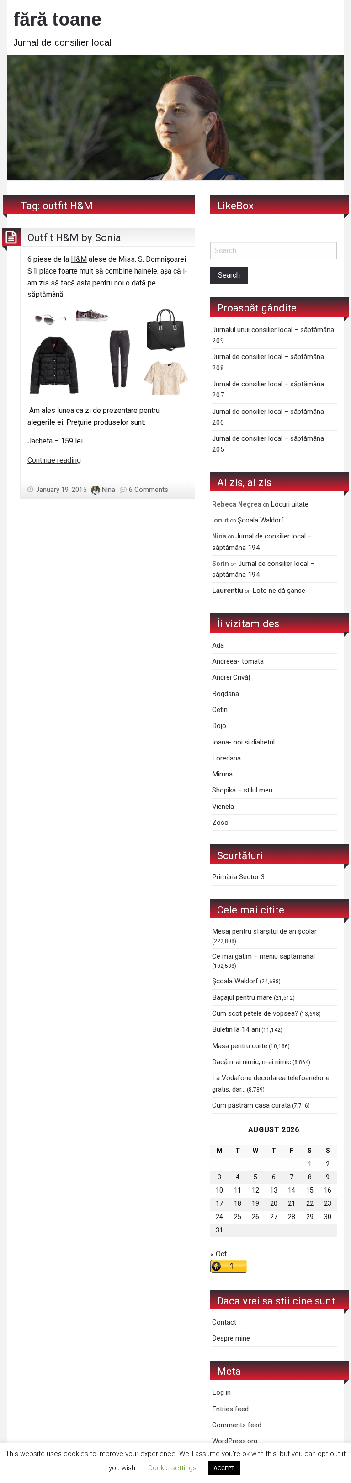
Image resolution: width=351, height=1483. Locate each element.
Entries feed (230, 1409)
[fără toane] (175, 117)
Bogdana (225, 694)
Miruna (222, 774)
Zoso (220, 822)
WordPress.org (234, 1441)
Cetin (220, 710)
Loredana (226, 758)
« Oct (218, 1254)
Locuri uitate (289, 504)
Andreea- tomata (238, 661)
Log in (221, 1392)
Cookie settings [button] (172, 1468)
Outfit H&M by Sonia (74, 237)
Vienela (223, 806)
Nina (108, 490)
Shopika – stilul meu (242, 790)
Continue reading (54, 460)
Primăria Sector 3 (238, 877)
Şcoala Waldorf (261, 520)
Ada (218, 645)
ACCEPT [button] (223, 1468)
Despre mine (231, 1338)
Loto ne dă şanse (278, 590)
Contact (224, 1322)
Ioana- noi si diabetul (243, 742)
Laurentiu (227, 590)
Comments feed (236, 1425)
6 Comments (148, 490)
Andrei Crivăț (231, 677)
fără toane (57, 19)
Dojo (219, 726)
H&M (79, 259)
